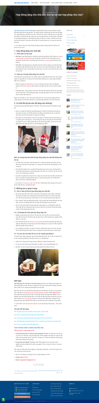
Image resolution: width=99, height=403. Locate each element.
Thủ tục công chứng (56, 2)
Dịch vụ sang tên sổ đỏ (56, 386)
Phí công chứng (23, 396)
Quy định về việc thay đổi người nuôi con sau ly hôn (77, 112)
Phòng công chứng (57, 401)
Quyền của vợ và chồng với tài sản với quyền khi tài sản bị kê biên (78, 133)
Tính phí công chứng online (57, 393)
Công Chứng (49, 401)
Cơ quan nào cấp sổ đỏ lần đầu (31, 183)
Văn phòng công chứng (56, 383)
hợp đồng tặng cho (29, 84)
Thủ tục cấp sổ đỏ (44, 2)
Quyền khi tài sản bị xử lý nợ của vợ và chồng (78, 106)
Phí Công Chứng (67, 2)
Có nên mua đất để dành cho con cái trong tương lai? (77, 155)
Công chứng (34, 2)
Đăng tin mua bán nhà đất (56, 395)
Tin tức (75, 2)
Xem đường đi (22, 393)
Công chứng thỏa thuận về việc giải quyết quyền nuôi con (77, 118)
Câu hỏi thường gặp (47, 12)
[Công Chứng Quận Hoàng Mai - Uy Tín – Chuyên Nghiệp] (21, 3)
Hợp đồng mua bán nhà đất (57, 391)
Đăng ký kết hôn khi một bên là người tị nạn (77, 100)
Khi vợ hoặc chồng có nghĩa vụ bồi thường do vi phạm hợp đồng (78, 141)
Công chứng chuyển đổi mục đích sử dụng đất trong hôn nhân (77, 148)
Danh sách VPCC (36, 392)
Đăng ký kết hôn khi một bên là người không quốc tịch (77, 126)
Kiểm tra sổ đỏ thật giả (56, 388)
